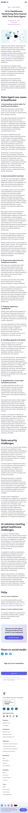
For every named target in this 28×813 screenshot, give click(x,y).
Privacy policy (6, 789)
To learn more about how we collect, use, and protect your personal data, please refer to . (14, 679)
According (4, 533)
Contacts (5, 780)
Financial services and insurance (10, 743)
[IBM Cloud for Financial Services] (9, 701)
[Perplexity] (10, 716)
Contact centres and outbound (10, 748)
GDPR (4, 787)
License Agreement (7, 794)
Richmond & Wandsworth (8, 736)
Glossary (5, 763)
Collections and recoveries (9, 751)
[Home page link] (4, 2)
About (4, 772)
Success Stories (6, 731)
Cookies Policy (3, 811)
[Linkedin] (2, 805)
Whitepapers (6, 760)
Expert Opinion (16, 7)
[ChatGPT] (4, 716)
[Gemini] (17, 716)
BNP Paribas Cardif (7, 734)
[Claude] (7, 716)
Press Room (5, 775)
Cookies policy (6, 792)
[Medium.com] (15, 805)
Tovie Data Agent (6, 56)
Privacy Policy (9, 811)
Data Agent (5, 725)
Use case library (6, 765)
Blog (4, 758)
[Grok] (13, 716)
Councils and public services (9, 746)
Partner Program (6, 777)
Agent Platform (6, 723)
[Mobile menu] (25, 2)
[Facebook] (8, 805)
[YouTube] (12, 805)
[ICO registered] (16, 708)
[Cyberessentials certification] (8, 708)
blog (9, 7)
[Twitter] (5, 805)
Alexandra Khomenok (14, 24)
